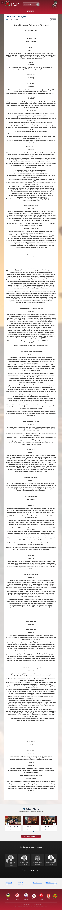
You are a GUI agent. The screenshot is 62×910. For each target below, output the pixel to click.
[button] (54, 824)
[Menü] (2, 2)
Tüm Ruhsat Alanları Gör (30, 836)
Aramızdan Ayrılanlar (30, 871)
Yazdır (54, 19)
